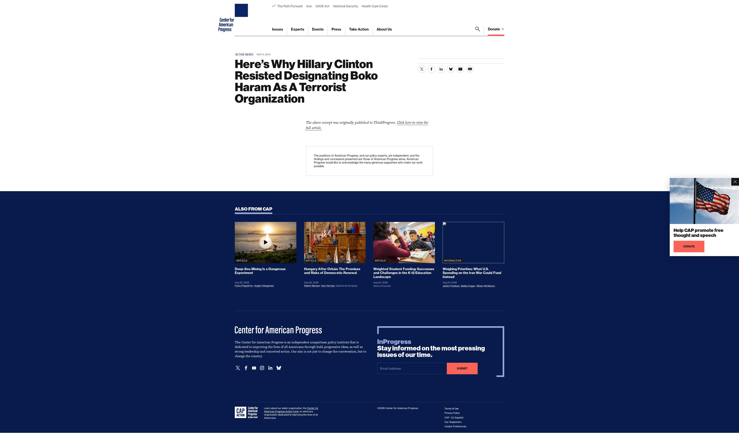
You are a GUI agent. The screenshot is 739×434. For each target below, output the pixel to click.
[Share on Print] (470, 69)
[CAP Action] (247, 412)
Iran (309, 6)
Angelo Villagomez (264, 285)
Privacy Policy (452, 413)
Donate (494, 29)
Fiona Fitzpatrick (244, 285)
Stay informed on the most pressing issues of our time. (431, 348)
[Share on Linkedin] (441, 69)
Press (336, 29)
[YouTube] (254, 368)
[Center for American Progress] (242, 18)
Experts (297, 29)
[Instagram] (262, 368)
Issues (277, 29)
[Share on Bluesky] (451, 69)
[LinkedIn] (270, 368)
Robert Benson (312, 285)
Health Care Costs (375, 6)
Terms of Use (452, 408)
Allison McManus (485, 286)
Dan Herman (328, 285)
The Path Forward (290, 6)
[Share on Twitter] (422, 69)
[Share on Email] (460, 69)
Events (318, 29)
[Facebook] (246, 368)
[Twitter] (238, 368)
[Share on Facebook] (431, 69)
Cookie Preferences (455, 426)
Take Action (359, 29)
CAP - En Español (454, 417)
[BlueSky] (278, 368)
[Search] (477, 31)
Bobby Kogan (468, 286)
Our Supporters (453, 422)
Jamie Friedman (451, 286)
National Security (345, 6)
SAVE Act (322, 6)
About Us (384, 29)
